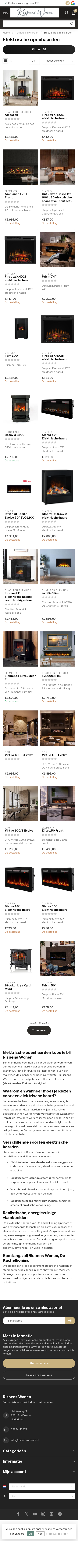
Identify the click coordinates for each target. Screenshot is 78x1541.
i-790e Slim (50, 593)
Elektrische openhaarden (58, 32)
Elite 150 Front (53, 830)
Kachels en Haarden (27, 32)
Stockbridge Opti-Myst (18, 987)
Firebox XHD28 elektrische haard (55, 357)
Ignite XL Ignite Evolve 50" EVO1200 (19, 515)
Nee (40, 1534)
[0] (73, 12)
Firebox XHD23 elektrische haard (17, 278)
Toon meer (39, 1030)
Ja (30, 1534)
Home (6, 32)
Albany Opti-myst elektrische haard (55, 515)
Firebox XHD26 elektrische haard (55, 116)
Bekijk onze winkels (39, 1375)
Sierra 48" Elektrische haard (17, 908)
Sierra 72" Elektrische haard (55, 436)
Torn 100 (11, 355)
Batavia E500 (14, 435)
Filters (36, 49)
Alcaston (11, 115)
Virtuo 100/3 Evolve (19, 830)
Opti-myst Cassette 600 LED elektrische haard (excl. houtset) (57, 197)
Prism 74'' (49, 276)
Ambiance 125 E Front (16, 195)
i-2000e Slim (51, 676)
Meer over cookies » (57, 1533)
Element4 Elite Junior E (20, 677)
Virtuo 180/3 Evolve (19, 755)
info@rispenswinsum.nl (25, 1440)
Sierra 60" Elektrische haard (55, 908)
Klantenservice (39, 1363)
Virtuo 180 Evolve (54, 755)
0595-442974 (19, 1429)
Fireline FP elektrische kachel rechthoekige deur (18, 596)
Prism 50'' (49, 985)
